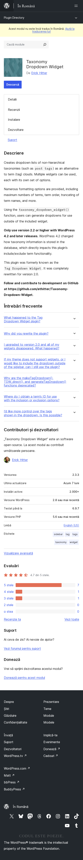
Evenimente (51, 742)
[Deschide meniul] (77, 6)
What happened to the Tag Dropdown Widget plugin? (23, 319)
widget (74, 542)
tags (75, 534)
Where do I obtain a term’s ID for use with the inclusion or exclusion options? (31, 398)
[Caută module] (45, 44)
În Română (20, 807)
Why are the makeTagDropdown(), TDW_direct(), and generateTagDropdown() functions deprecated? (35, 381)
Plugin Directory (14, 17)
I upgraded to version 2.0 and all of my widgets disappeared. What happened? (31, 346)
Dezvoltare (16, 130)
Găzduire (10, 715)
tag (67, 534)
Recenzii (14, 110)
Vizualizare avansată (18, 553)
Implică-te (50, 735)
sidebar (58, 534)
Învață (8, 735)
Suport (12, 140)
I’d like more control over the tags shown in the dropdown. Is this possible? (33, 413)
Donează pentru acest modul (24, 678)
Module (48, 715)
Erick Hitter (39, 73)
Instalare (14, 120)
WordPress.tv (15, 756)
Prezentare (51, 702)
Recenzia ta (12, 619)
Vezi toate (71, 619)
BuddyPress (14, 789)
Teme (47, 709)
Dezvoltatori (12, 749)
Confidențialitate (15, 722)
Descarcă (12, 84)
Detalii (12, 99)
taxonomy (61, 542)
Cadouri (50, 756)
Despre (9, 702)
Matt (9, 775)
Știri (6, 709)
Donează (51, 749)
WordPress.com (17, 768)
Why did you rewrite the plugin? (26, 333)
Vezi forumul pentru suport (22, 648)
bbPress (11, 782)
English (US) (71, 525)
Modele (48, 722)
